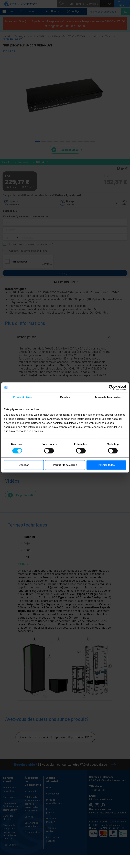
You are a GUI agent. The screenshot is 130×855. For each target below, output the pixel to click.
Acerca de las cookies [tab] (107, 397)
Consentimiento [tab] (22, 397)
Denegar (24, 464)
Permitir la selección (65, 464)
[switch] (49, 450)
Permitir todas (106, 464)
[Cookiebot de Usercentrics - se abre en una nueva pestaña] (111, 387)
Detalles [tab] (65, 397)
